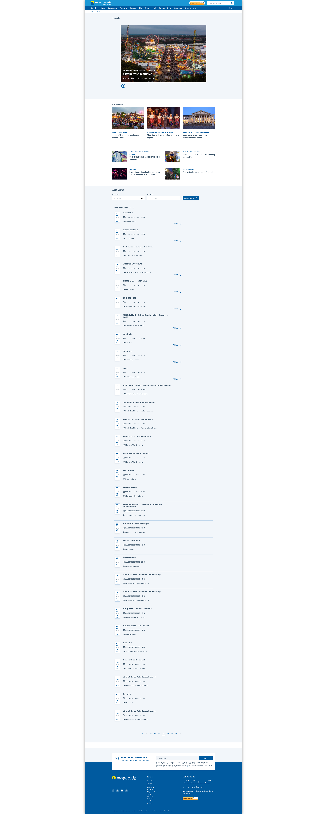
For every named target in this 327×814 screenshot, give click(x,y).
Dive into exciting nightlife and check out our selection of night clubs (144, 173)
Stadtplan (150, 781)
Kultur (149, 785)
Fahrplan (150, 783)
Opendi (188, 793)
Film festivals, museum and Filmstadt (198, 172)
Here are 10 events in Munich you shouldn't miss (125, 136)
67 (159, 734)
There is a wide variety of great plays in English (163, 136)
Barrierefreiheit (198, 787)
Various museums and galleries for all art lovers (144, 158)
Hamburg (209, 791)
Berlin (204, 791)
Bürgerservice (151, 792)
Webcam (150, 796)
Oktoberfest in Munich (137, 74)
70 (172, 734)
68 (163, 734)
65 (150, 734)
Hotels (149, 794)
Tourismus (150, 787)
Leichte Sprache (188, 787)
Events (98, 11)
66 (155, 734)
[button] (95, 8)
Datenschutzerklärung (185, 767)
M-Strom (150, 790)
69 (167, 734)
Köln (184, 793)
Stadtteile (150, 799)
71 (176, 734)
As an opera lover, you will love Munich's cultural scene (195, 136)
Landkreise (150, 801)
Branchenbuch (197, 3)
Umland (149, 803)
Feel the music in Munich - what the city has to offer (199, 155)
